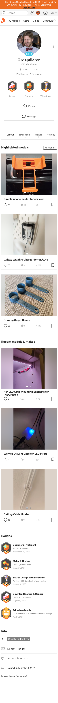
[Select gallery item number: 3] (30, 192)
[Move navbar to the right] (55, 20)
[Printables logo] (3, 20)
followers (22, 74)
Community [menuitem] (49, 20)
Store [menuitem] (26, 20)
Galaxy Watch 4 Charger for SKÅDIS (26, 259)
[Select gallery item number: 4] (33, 192)
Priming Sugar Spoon (17, 320)
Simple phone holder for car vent (24, 198)
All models (50, 147)
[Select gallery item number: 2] (28, 192)
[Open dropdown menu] (54, 45)
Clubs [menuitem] (36, 20)
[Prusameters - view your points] (38, 13)
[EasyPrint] (32, 12)
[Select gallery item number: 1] (25, 192)
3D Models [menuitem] (14, 20)
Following (36, 74)
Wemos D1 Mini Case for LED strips (25, 453)
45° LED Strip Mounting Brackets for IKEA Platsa (26, 393)
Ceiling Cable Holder (16, 514)
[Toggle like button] (5, 204)
